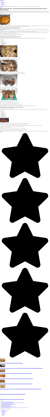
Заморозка (3, 412)
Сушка (3, 415)
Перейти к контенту (2, 0)
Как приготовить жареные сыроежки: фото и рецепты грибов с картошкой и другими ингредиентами (12, 402)
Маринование (3, 413)
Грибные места (3, 409)
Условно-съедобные (3, 4)
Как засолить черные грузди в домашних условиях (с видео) (8, 403)
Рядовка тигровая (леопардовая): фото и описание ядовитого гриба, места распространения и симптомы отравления (14, 407)
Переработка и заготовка (4, 411)
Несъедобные (2, 2)
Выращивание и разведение (5, 410)
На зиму (3, 414)
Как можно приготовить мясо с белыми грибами (6, 405)
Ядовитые (2, 3)
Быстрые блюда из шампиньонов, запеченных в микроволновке (8, 404)
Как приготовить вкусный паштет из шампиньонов (7, 401)
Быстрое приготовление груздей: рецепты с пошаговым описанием (9, 406)
